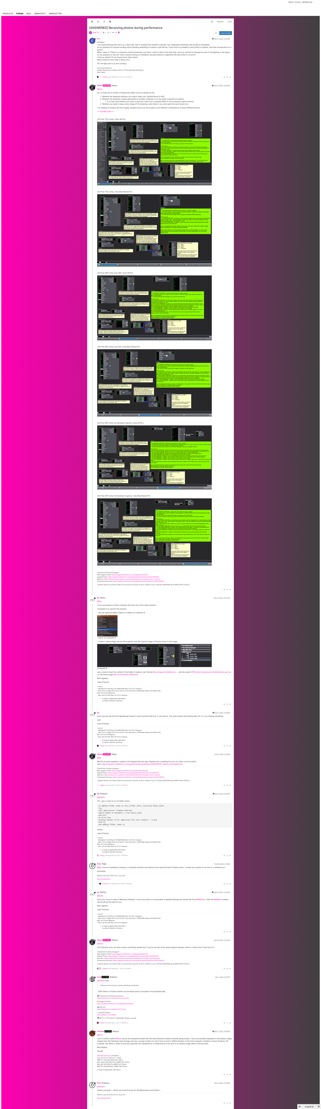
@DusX (116, 1031)
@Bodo (103, 892)
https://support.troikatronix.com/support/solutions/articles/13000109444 (138, 581)
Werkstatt (40, 13)
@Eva (115, 85)
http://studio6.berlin (104, 879)
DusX (99, 977)
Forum (19, 13)
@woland (101, 797)
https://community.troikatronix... (126, 674)
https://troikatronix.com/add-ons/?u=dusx (111, 1009)
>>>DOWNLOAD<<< (105, 111)
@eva (99, 89)
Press (291, 2)
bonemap (100, 1031)
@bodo (100, 896)
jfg (98, 598)
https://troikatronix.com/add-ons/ (115, 579)
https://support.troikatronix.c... (165, 672)
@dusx (100, 1035)
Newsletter (55, 13)
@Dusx (119, 1038)
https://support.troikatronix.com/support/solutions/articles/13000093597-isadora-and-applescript (142, 764)
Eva (98, 39)
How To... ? (97, 32)
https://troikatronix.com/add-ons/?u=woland (144, 579)
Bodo (99, 864)
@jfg (114, 754)
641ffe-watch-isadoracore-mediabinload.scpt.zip (210, 672)
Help (28, 13)
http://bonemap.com (104, 1055)
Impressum (307, 2)
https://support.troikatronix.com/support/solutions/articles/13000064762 (133, 577)
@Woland (104, 793)
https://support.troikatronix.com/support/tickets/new (130, 575)
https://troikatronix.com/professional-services (113, 998)
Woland (100, 85)
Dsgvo (298, 2)
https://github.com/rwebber (106, 1015)
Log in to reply (226, 33)
